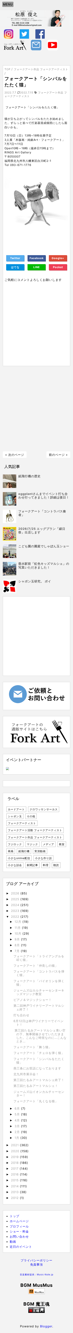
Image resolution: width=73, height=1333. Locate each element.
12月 (18, 922)
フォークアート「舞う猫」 (32, 1047)
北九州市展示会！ (26, 1074)
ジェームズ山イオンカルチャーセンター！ (38, 1093)
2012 (15, 1198)
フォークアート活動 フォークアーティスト (35, 830)
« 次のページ (14, 455)
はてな (15, 267)
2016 (15, 1174)
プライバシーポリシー (36, 1260)
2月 (18, 1132)
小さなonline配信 (19, 858)
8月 (18, 945)
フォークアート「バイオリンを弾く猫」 (38, 982)
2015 (15, 1180)
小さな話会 (15, 865)
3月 (18, 1126)
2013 (15, 1192)
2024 (15, 905)
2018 (15, 1163)
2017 (15, 1168)
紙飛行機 (24, 851)
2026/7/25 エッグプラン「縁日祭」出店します (41, 530)
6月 (18, 1108)
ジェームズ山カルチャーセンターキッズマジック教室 (38, 992)
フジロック (15, 844)
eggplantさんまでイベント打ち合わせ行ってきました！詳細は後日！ (43, 495)
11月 (18, 928)
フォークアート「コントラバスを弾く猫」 (38, 973)
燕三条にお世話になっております (37, 1068)
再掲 (10, 851)
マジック (32, 844)
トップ (14, 1216)
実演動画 (40, 851)
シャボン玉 (15, 816)
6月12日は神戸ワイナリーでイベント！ (38, 1022)
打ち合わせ (21, 1015)
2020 (15, 1151)
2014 (15, 1186)
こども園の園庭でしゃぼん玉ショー (43, 546)
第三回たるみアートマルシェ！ (35, 1086)
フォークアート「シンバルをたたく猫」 (38, 1060)
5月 (18, 1114)
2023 (15, 911)
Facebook (37, 258)
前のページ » (58, 455)
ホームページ (19, 1221)
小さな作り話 (43, 858)
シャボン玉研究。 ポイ (34, 581)
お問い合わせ (19, 1236)
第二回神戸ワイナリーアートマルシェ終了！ (38, 1007)
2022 (15, 916)
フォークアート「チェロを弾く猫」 (38, 1053)
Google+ (58, 258)
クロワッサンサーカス (44, 809)
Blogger (46, 1326)
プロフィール (19, 1226)
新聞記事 (32, 865)
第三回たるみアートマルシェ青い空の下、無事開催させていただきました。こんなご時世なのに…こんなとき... (40, 1035)
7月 (18, 951)
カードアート (16, 809)
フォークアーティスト (22, 823)
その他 (31, 816)
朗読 (56, 865)
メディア (48, 844)
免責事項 (36, 1264)
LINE (36, 267)
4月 (18, 1120)
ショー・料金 (19, 1231)
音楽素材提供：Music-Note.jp (36, 1274)
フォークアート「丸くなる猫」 (35, 1101)
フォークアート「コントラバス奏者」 (42, 513)
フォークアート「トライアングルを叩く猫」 (38, 958)
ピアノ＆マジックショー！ (32, 1000)
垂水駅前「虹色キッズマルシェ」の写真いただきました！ (43, 565)
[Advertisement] (36, 408)
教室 (62, 844)
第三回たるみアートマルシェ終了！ (38, 1080)
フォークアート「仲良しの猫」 (35, 965)
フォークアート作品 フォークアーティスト (35, 837)
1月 (17, 1138)
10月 (18, 933)
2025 (15, 899)
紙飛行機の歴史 (29, 476)
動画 (13, 1241)
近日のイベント (21, 1247)
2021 (15, 1145)
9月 (18, 939)
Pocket (58, 267)
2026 (15, 893)
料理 (45, 865)
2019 (15, 1157)
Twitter (15, 258)
